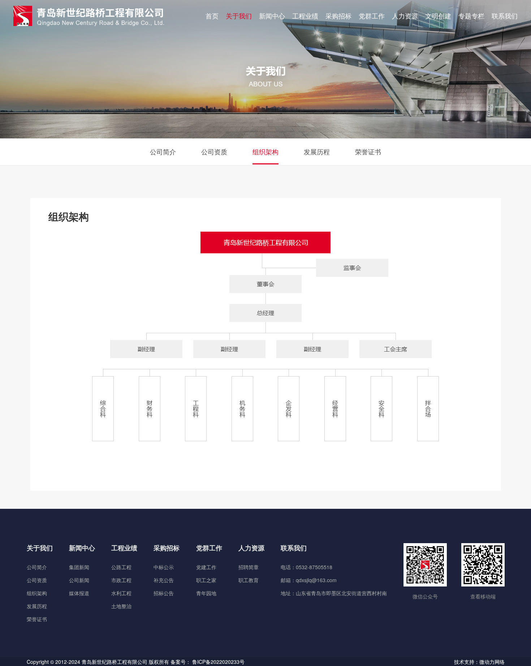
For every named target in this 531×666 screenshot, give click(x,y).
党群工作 (372, 15)
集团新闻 (79, 567)
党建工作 (206, 567)
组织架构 (265, 151)
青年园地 (206, 593)
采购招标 (338, 15)
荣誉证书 (368, 151)
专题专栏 (471, 15)
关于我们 (239, 15)
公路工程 (121, 567)
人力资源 (405, 15)
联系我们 (505, 15)
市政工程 (121, 580)
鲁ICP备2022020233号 (218, 661)
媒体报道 (79, 593)
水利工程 (121, 593)
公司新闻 (79, 580)
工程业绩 (305, 15)
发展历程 (317, 151)
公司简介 (163, 151)
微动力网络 (492, 661)
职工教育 (248, 580)
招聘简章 (248, 567)
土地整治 (121, 606)
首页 (212, 15)
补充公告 (164, 580)
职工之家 (206, 580)
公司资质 (214, 151)
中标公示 (164, 567)
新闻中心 (272, 15)
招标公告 (164, 593)
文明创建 (438, 15)
